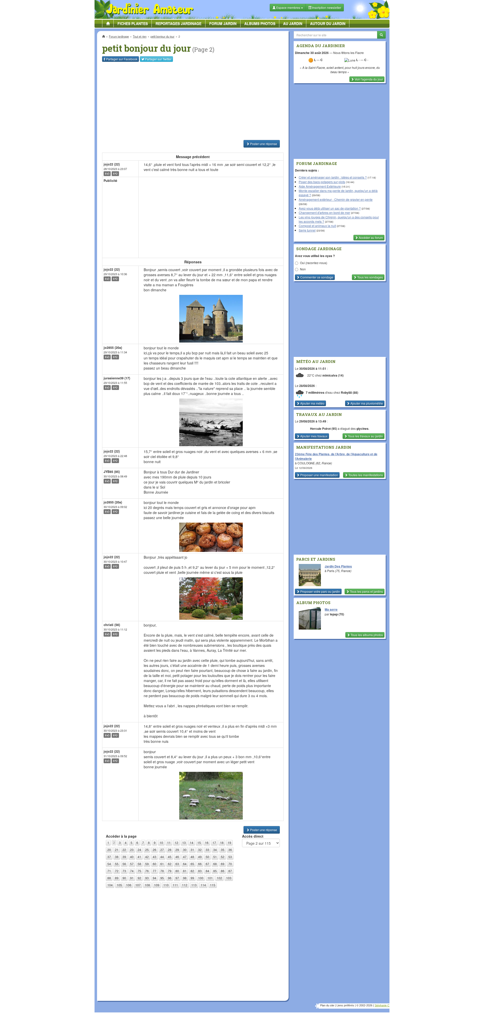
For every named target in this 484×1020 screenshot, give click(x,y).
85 (215, 871)
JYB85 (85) (112, 471)
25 (147, 849)
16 (206, 842)
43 (154, 857)
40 (132, 857)
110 (166, 885)
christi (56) (112, 624)
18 (222, 842)
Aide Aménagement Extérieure (320, 186)
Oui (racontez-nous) (313, 263)
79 (169, 871)
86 (222, 871)
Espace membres (288, 7)
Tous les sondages (369, 277)
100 (200, 878)
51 (215, 857)
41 (139, 857)
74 (132, 871)
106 (128, 885)
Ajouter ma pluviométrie (366, 403)
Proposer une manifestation (318, 475)
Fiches (132, 23)
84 (207, 871)
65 (192, 864)
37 (109, 857)
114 (203, 885)
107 (138, 885)
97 (177, 878)
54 (109, 864)
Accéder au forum (370, 237)
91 (132, 878)
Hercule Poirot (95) (323, 428)
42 (147, 857)
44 (162, 857)
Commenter (316, 277)
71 (109, 871)
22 (124, 849)
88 (109, 878)
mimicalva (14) (333, 375)
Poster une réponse (263, 143)
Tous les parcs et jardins (366, 591)
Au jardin (292, 23)
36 (230, 849)
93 (147, 878)
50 (207, 857)
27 (162, 849)
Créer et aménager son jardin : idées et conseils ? (333, 177)
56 (124, 864)
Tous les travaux (365, 436)
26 (154, 849)
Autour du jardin (327, 23)
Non (303, 269)
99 (192, 878)
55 (116, 864)
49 (200, 857)
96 (169, 878)
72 (116, 871)
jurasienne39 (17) (117, 378)
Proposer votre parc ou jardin (319, 591)
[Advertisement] (194, 101)
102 (219, 878)
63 (177, 864)
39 (124, 857)
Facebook (121, 59)
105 (119, 885)
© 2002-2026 (364, 1005)
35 (222, 849)
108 (147, 885)
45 (169, 857)
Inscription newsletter (326, 7)
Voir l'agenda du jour (368, 79)
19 (229, 842)
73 (124, 871)
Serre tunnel (307, 230)
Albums (259, 23)
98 (185, 878)
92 (139, 878)
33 (207, 849)
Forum (222, 23)
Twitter (158, 59)
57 (132, 864)
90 (124, 878)
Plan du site (327, 1005)
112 (184, 885)
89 (116, 878)
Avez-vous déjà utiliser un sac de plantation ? (330, 208)
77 (154, 871)
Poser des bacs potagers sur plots (322, 182)
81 (185, 871)
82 (192, 871)
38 (116, 857)
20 (109, 849)
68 (215, 864)
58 (139, 864)
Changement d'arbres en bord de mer (324, 212)
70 (230, 864)
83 (200, 871)
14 (191, 842)
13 (184, 842)
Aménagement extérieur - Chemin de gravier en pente (336, 199)
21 (116, 849)
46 (177, 857)
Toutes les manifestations (365, 475)
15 (199, 842)
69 (222, 864)
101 (210, 878)
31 (192, 849)
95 (162, 878)
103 (228, 878)
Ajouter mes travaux (313, 436)
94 (154, 878)
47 (185, 857)
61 (162, 864)
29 (177, 849)
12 (176, 842)
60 (154, 864)
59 (147, 864)
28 (169, 849)
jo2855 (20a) (113, 347)
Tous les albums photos (366, 635)
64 (185, 864)
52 (222, 857)
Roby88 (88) (349, 392)
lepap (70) (337, 614)
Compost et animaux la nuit (317, 225)
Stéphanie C (382, 1005)
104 (110, 885)
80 (177, 871)
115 (212, 885)
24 (139, 849)
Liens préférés (345, 1005)
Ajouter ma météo (311, 403)
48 (192, 857)
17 (214, 842)
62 (169, 864)
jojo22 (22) (112, 164)
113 (194, 885)
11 (169, 842)
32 (200, 849)
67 (207, 864)
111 (175, 885)
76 (147, 871)
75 (139, 871)
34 (215, 849)
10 (161, 842)
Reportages (178, 23)
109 (156, 885)
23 (132, 849)
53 (230, 857)
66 (200, 864)
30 (185, 849)
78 (162, 871)
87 (230, 871)
